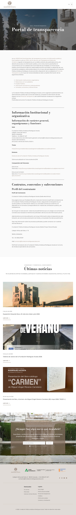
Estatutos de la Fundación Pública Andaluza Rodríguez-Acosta (30, 156)
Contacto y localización (44, 500)
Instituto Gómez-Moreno (30, 494)
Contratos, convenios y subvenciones (26, 87)
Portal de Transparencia (27, 96)
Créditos (40, 496)
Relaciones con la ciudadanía (24, 82)
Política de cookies (43, 498)
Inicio (31, 25)
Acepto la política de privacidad (39, 446)
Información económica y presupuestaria (27, 85)
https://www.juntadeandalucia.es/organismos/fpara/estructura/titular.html (33, 148)
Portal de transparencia (44, 493)
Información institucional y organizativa (27, 80)
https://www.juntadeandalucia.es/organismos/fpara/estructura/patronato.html (41, 168)
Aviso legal (41, 489)
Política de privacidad (43, 491)
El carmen (26, 489)
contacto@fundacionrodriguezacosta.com (27, 241)
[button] (69, 4)
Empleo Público (20, 83)
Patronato (26, 491)
